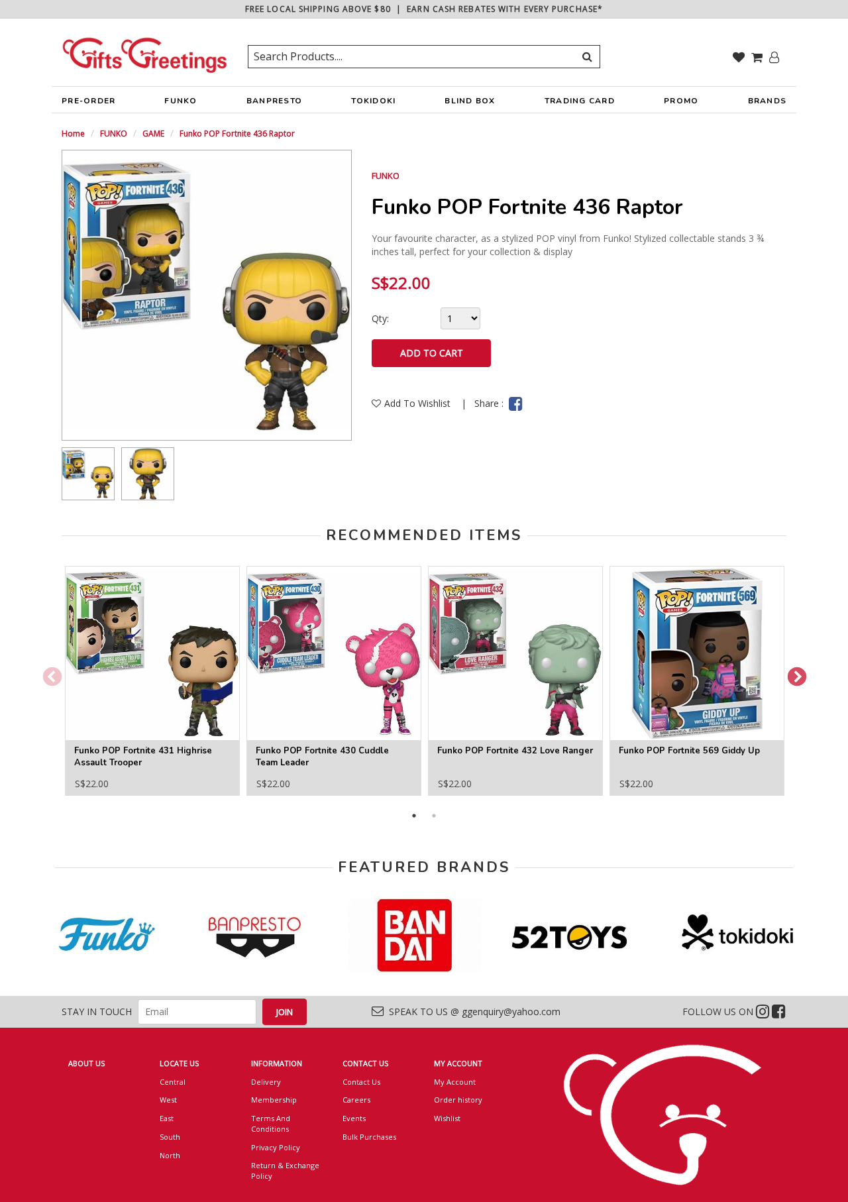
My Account (455, 1082)
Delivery (266, 1082)
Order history (458, 1100)
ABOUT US (86, 1063)
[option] (88, 473)
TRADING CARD (580, 100)
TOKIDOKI (373, 100)
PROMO (681, 100)
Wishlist (447, 1118)
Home (73, 133)
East (167, 1118)
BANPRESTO (274, 100)
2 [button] (434, 815)
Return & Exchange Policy (285, 1170)
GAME (153, 133)
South (170, 1137)
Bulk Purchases (369, 1137)
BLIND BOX (470, 100)
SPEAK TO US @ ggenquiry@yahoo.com (472, 1011)
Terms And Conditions (270, 1123)
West (168, 1100)
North (170, 1155)
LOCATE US (179, 1063)
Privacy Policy (275, 1147)
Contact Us (361, 1082)
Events (354, 1118)
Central (173, 1082)
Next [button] (793, 673)
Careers (356, 1100)
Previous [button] (48, 673)
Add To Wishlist (418, 403)
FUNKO (180, 100)
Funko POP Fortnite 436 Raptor (237, 133)
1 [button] (414, 815)
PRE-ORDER (88, 100)
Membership (274, 1100)
